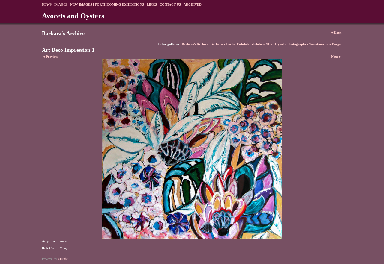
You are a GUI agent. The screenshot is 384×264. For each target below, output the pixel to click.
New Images (81, 4)
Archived (193, 4)
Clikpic (63, 258)
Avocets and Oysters (73, 16)
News (47, 4)
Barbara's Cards (223, 44)
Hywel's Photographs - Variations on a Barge (308, 44)
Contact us (170, 4)
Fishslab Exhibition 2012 (255, 44)
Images (61, 4)
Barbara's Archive (195, 44)
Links (152, 4)
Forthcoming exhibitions (119, 4)
